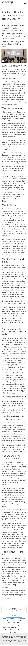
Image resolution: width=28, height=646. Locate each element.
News (8, 622)
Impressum (20, 622)
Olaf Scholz (12, 8)
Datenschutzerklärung (13, 625)
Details (19, 641)
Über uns (21, 627)
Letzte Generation (5, 8)
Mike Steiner (19, 629)
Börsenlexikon (14, 608)
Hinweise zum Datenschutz (10, 627)
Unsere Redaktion (9, 629)
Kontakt (13, 622)
